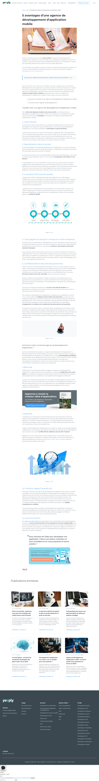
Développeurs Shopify (84, 744)
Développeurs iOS (82, 736)
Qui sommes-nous (26, 705)
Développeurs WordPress (84, 738)
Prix (60, 719)
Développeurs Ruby (83, 725)
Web (76, 654)
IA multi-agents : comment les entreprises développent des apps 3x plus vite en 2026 (21, 659)
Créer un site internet (64, 708)
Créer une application (64, 705)
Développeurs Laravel (83, 714)
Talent (49, 3)
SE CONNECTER (71, 3)
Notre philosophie (26, 708)
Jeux (73, 654)
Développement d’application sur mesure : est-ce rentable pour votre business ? (48, 659)
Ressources (63, 3)
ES (93, 3)
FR (8, 753)
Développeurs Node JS (84, 716)
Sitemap (23, 714)
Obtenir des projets (45, 729)
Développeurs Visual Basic (85, 727)
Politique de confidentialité (63, 761)
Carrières (23, 711)
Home (23, 10)
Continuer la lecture (18, 629)
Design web (43, 718)
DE (11, 753)
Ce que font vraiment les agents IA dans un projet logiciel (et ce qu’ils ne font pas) (49, 613)
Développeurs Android (84, 733)
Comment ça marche (17, 3)
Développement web (46, 715)
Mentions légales (41, 761)
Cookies (72, 761)
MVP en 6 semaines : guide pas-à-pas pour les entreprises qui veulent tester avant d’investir (22, 613)
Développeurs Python (83, 722)
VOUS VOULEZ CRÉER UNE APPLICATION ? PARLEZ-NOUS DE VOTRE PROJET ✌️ (47, 77)
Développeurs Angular (84, 705)
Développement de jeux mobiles (49, 713)
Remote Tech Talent (45, 726)
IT (13, 753)
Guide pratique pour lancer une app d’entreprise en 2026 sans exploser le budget (76, 613)
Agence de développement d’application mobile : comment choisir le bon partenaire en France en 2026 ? (76, 660)
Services (25, 3)
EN (6, 753)
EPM (41, 724)
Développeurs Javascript (84, 711)
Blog (58, 3)
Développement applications (48, 705)
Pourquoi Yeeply (42, 3)
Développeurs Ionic (83, 730)
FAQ (60, 711)
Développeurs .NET (83, 719)
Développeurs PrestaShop (85, 741)
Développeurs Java (83, 708)
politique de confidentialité (21, 778)
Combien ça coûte (33, 3)
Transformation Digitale (46, 721)
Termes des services (50, 761)
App (27, 10)
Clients (54, 3)
